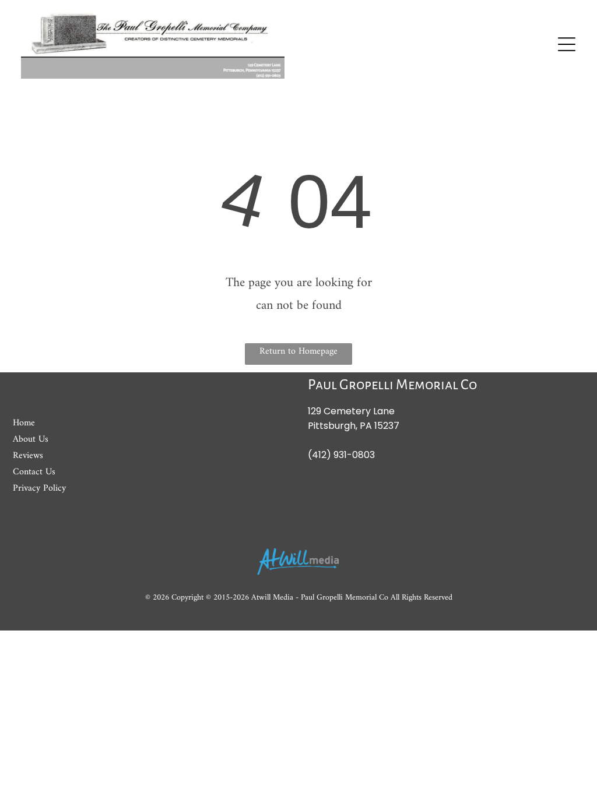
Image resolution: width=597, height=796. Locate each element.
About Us (30, 439)
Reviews (28, 456)
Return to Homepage (298, 351)
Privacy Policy (39, 488)
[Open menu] (566, 44)
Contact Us (34, 472)
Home (24, 423)
